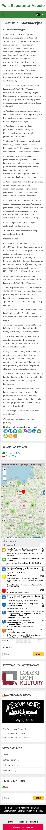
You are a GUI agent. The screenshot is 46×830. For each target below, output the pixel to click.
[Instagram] (25, 431)
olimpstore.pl (22, 822)
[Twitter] (29, 431)
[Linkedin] (34, 431)
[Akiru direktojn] (43, 549)
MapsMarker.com (11, 538)
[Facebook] (10, 431)
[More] (15, 436)
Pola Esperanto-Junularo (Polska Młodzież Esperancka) (23, 559)
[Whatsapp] (20, 431)
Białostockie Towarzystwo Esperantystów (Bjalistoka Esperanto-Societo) (22, 569)
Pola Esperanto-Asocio (23, 5)
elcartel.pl (34, 822)
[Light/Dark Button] (38, 14)
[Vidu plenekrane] (5, 478)
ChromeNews (24, 811)
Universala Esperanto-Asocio (15, 738)
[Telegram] (5, 431)
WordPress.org (9, 770)
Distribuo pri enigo (10, 760)
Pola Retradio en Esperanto (14, 729)
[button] (2, 15)
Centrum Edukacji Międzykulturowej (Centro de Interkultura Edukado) (23, 597)
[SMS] (5, 436)
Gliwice (9, 629)
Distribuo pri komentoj (12, 765)
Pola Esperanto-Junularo (13, 733)
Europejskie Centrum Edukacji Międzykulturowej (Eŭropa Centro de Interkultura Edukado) (20, 622)
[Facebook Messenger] (15, 431)
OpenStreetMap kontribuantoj (34, 538)
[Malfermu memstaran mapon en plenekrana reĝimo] (43, 464)
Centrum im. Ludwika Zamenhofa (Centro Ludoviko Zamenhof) (22, 604)
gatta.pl (11, 822)
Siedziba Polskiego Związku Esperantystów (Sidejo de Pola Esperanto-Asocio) (23, 550)
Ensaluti (6, 755)
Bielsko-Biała (11, 576)
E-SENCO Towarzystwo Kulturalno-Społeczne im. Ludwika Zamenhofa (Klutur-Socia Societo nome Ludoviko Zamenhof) (24, 613)
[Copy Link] (10, 436)
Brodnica (10, 590)
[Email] (39, 431)
